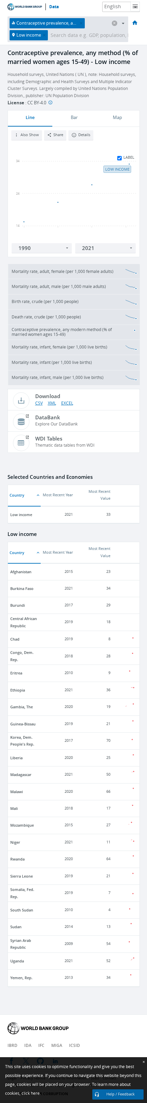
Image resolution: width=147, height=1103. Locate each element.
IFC (41, 1045)
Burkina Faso (22, 588)
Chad (14, 639)
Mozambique (22, 825)
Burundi (17, 605)
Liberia (16, 757)
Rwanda (17, 859)
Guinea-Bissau (23, 723)
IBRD (12, 1045)
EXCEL (67, 403)
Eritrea (16, 672)
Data (54, 6)
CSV (39, 403)
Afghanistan (20, 571)
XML (52, 403)
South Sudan (21, 909)
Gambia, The (21, 706)
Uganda (17, 960)
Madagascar (20, 774)
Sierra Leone (21, 876)
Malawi (16, 791)
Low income (21, 514)
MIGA (56, 1045)
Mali (14, 808)
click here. (31, 1093)
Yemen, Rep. (21, 977)
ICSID (74, 1045)
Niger (15, 842)
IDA (27, 1045)
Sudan (16, 926)
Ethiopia (17, 690)
